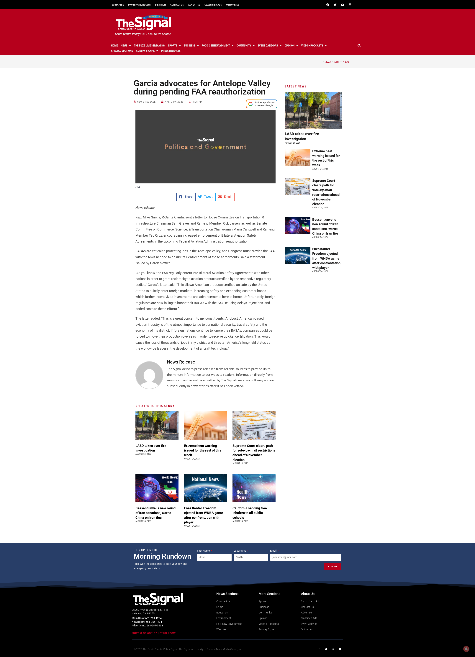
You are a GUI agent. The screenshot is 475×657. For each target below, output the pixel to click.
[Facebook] (327, 4)
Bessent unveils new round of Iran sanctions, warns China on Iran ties (155, 512)
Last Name (240, 550)
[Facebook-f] (319, 649)
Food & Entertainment (216, 45)
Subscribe (118, 4)
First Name (203, 550)
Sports (172, 45)
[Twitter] (335, 4)
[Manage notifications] (466, 649)
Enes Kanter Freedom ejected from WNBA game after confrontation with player (326, 258)
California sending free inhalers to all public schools (249, 512)
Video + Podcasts (312, 45)
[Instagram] (350, 4)
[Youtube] (342, 4)
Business (189, 45)
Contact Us (177, 4)
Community (244, 45)
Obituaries (232, 4)
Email (273, 550)
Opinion (289, 45)
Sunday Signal (145, 50)
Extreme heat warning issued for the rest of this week (202, 450)
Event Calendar (268, 45)
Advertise (194, 4)
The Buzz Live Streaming (149, 45)
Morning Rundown (139, 4)
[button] (359, 45)
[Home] (321, 61)
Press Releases (171, 50)
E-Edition (160, 4)
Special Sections (122, 50)
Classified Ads (213, 4)
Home (114, 45)
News (124, 45)
